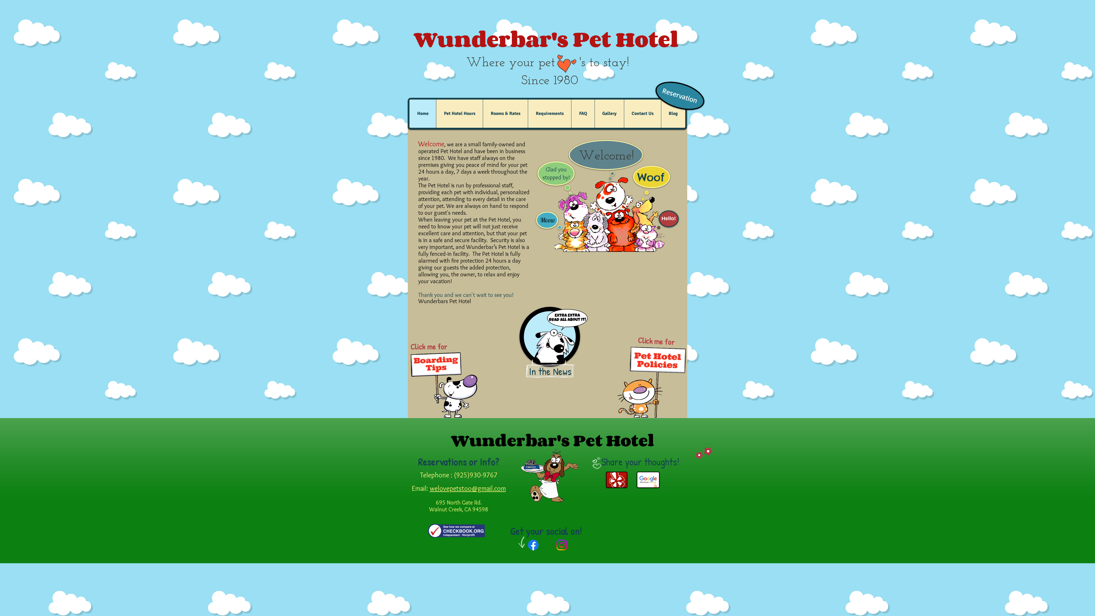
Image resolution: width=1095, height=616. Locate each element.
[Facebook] (533, 545)
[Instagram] (562, 545)
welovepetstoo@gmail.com (468, 488)
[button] (459, 114)
